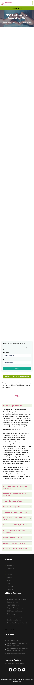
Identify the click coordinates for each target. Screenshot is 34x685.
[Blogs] (7, 583)
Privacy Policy (20, 679)
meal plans (9, 123)
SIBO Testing (7, 57)
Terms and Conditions (28, 679)
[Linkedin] (19, 669)
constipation (28, 69)
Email (5, 359)
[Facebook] (10, 669)
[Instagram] (15, 669)
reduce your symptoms (10, 110)
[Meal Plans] (9, 586)
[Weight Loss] (9, 565)
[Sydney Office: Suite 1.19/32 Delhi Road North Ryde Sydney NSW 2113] (17, 649)
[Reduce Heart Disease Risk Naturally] (16, 623)
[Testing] (8, 580)
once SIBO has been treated (16, 208)
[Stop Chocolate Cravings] (13, 620)
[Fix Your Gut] (9, 568)
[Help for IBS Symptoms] (12, 605)
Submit (17, 368)
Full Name (6, 352)
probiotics (26, 243)
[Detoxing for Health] (11, 602)
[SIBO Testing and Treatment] (14, 611)
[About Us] (8, 577)
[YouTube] (23, 669)
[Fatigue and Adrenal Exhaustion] (15, 608)
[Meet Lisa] (8, 574)
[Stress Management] (11, 614)
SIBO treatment (13, 178)
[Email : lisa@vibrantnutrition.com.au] (15, 654)
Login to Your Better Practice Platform (14, 663)
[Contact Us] (9, 589)
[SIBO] (7, 571)
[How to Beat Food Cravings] (13, 617)
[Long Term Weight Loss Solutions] (15, 599)
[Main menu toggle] (31, 3)
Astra (20, 681)
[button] (17, 8)
